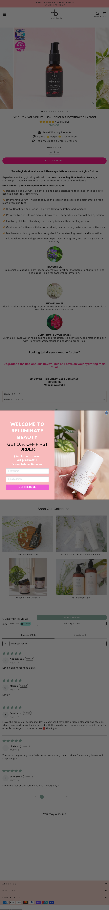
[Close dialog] (106, 413)
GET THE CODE (27, 487)
